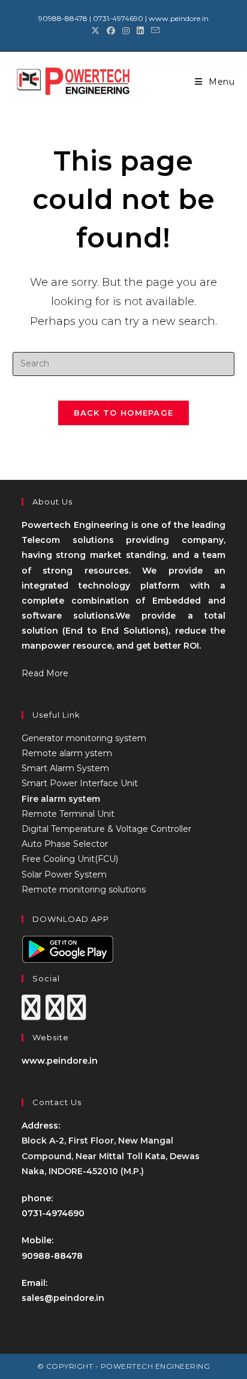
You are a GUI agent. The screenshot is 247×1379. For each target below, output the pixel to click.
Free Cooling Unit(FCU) (70, 858)
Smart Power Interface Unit (80, 783)
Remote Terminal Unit (68, 813)
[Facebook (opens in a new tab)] (111, 30)
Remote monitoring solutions (84, 889)
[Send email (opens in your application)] (153, 30)
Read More (45, 673)
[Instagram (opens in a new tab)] (126, 30)
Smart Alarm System (65, 768)
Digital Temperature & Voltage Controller (106, 828)
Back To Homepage (124, 412)
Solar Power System (64, 874)
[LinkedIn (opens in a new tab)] (140, 30)
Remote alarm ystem (67, 753)
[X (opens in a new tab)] (95, 30)
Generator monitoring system (84, 738)
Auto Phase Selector (65, 843)
